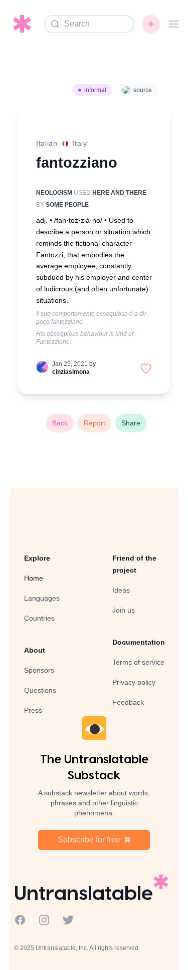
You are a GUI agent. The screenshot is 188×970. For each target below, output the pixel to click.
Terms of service (138, 662)
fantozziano (76, 162)
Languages (42, 598)
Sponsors (39, 670)
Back (60, 423)
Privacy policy (133, 682)
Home (33, 578)
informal (95, 90)
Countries (39, 618)
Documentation (138, 642)
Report (94, 423)
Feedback (128, 702)
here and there (119, 192)
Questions (40, 690)
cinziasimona (71, 371)
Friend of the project (134, 564)
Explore (37, 558)
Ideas (121, 590)
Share (130, 423)
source (142, 90)
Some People (67, 204)
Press (33, 710)
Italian (47, 143)
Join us (123, 610)
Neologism (54, 192)
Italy (79, 143)
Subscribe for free (89, 839)
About (34, 650)
